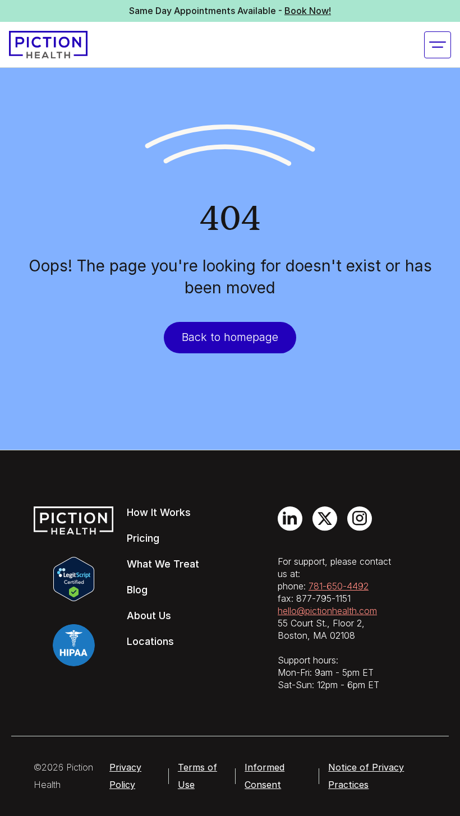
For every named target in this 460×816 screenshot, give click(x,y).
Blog (137, 590)
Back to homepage (230, 337)
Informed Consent (264, 776)
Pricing (143, 538)
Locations (150, 641)
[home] (48, 44)
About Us (149, 615)
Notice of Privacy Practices (366, 776)
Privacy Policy (125, 776)
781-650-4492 (339, 586)
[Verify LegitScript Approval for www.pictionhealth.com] (73, 577)
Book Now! (307, 10)
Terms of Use (197, 776)
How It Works (159, 512)
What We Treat (163, 564)
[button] (437, 44)
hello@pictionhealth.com (327, 610)
